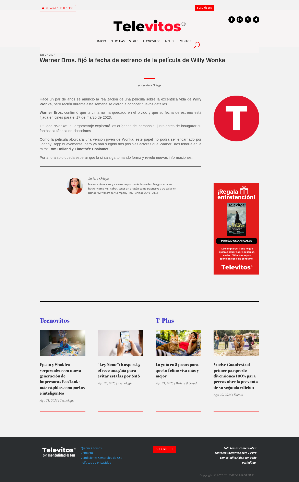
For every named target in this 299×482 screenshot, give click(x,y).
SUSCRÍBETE (204, 7)
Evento (238, 394)
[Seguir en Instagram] (240, 19)
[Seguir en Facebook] (231, 19)
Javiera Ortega (152, 85)
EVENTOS (185, 41)
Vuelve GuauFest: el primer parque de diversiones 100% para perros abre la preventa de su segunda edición (236, 376)
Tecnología (67, 400)
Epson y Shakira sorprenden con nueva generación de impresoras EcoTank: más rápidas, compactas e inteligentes (62, 379)
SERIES (133, 41)
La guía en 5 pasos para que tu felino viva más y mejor (177, 370)
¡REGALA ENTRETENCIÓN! (59, 8)
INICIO (101, 41)
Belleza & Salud (186, 383)
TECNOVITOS (151, 41)
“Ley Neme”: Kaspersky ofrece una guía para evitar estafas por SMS (119, 370)
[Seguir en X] (248, 19)
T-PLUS (169, 41)
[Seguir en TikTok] (256, 19)
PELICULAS (117, 41)
